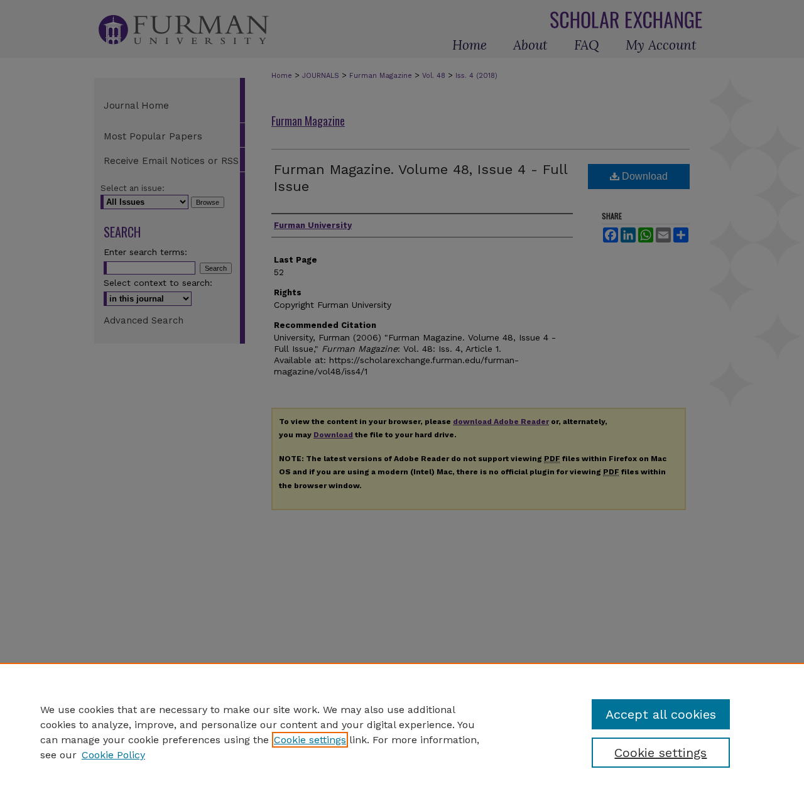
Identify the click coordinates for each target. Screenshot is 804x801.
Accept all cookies (661, 714)
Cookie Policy (113, 755)
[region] (402, 732)
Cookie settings (310, 740)
